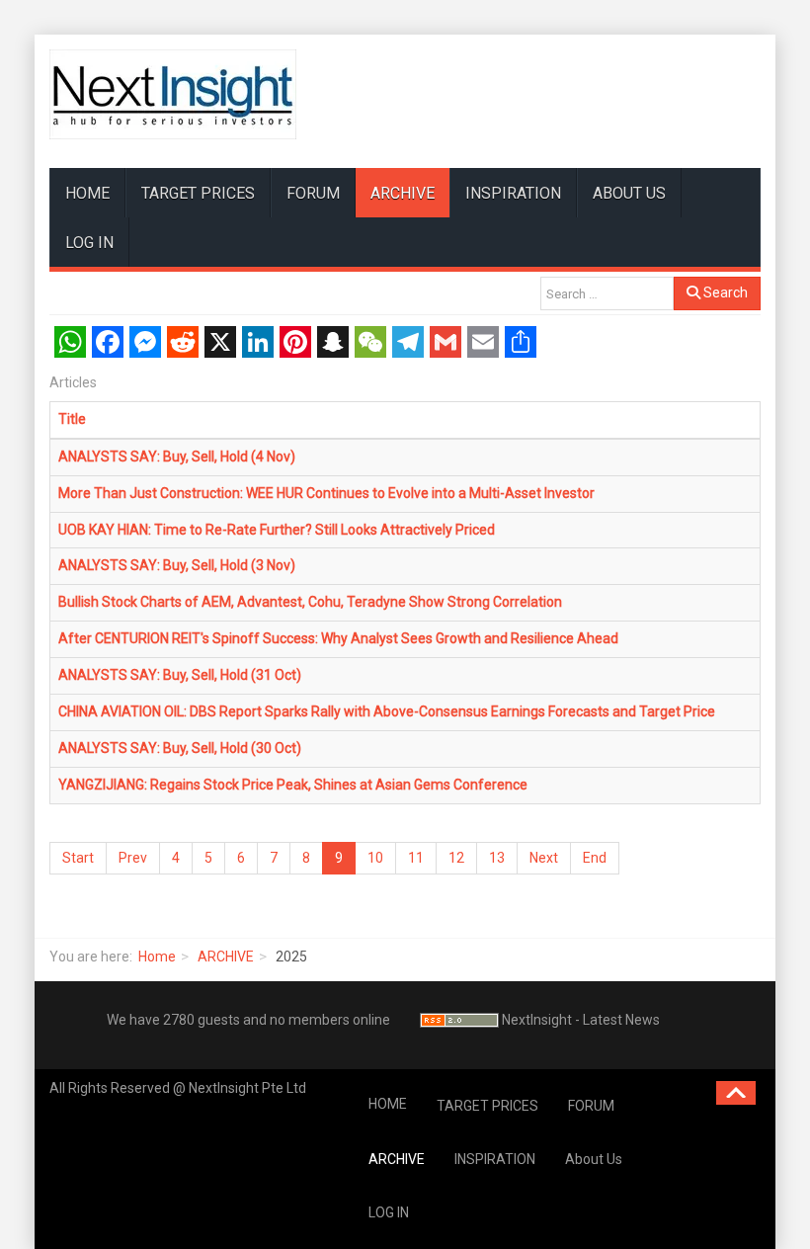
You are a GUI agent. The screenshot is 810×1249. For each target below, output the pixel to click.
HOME (87, 193)
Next (543, 858)
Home (157, 956)
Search (724, 292)
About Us (629, 193)
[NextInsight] (172, 94)
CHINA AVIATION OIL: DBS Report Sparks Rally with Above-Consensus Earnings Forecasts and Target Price (386, 711)
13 (497, 858)
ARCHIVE (402, 193)
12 (456, 858)
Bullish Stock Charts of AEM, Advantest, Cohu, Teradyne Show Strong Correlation (310, 602)
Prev (133, 858)
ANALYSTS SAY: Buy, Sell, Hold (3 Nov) (176, 565)
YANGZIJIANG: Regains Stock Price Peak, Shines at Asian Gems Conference (292, 784)
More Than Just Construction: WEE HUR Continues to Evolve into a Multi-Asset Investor (326, 493)
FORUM (313, 193)
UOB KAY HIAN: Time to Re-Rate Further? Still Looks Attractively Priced (276, 530)
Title (72, 419)
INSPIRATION (513, 193)
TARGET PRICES (198, 193)
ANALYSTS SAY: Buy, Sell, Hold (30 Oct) (179, 748)
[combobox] (607, 293)
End (595, 858)
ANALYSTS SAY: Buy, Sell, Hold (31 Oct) (179, 675)
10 (375, 858)
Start (78, 858)
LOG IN (89, 242)
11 (416, 858)
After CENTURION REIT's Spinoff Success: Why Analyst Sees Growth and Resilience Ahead (338, 638)
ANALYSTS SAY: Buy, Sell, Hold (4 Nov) (176, 456)
